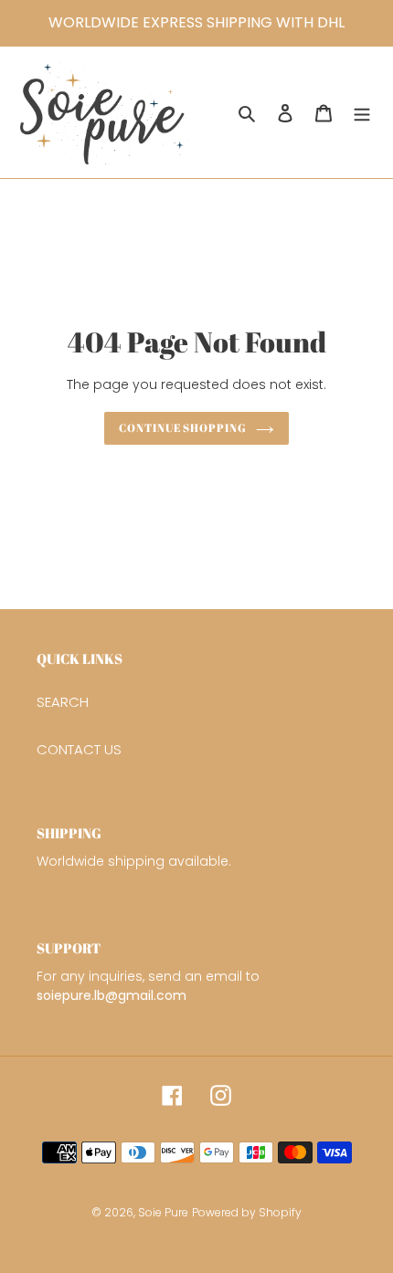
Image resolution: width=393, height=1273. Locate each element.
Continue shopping (183, 428)
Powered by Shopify (247, 1212)
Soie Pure (163, 1212)
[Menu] (362, 112)
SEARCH (63, 701)
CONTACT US (79, 749)
